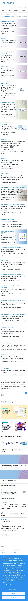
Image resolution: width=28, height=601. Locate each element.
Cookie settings (13, 589)
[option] (14, 491)
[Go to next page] (26, 393)
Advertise (16, 550)
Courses (9, 10)
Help (14, 552)
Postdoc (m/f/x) (5, 521)
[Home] (9, 3)
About (2, 550)
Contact (3, 552)
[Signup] (25, 7)
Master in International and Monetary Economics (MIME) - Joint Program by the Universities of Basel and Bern (12, 528)
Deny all (13, 593)
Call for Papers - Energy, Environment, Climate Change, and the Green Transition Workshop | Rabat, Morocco (13, 506)
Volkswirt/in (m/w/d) (6, 536)
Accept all (13, 597)
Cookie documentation (8, 584)
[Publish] (22, 7)
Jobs (2, 10)
